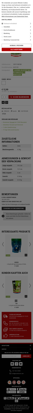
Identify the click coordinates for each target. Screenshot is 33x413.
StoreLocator (7, 37)
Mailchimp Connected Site (11, 40)
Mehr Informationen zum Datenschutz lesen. (15, 16)
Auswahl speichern (16, 45)
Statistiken (7, 27)
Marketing (7, 33)
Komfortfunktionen (9, 30)
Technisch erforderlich (10, 23)
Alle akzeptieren (16, 49)
